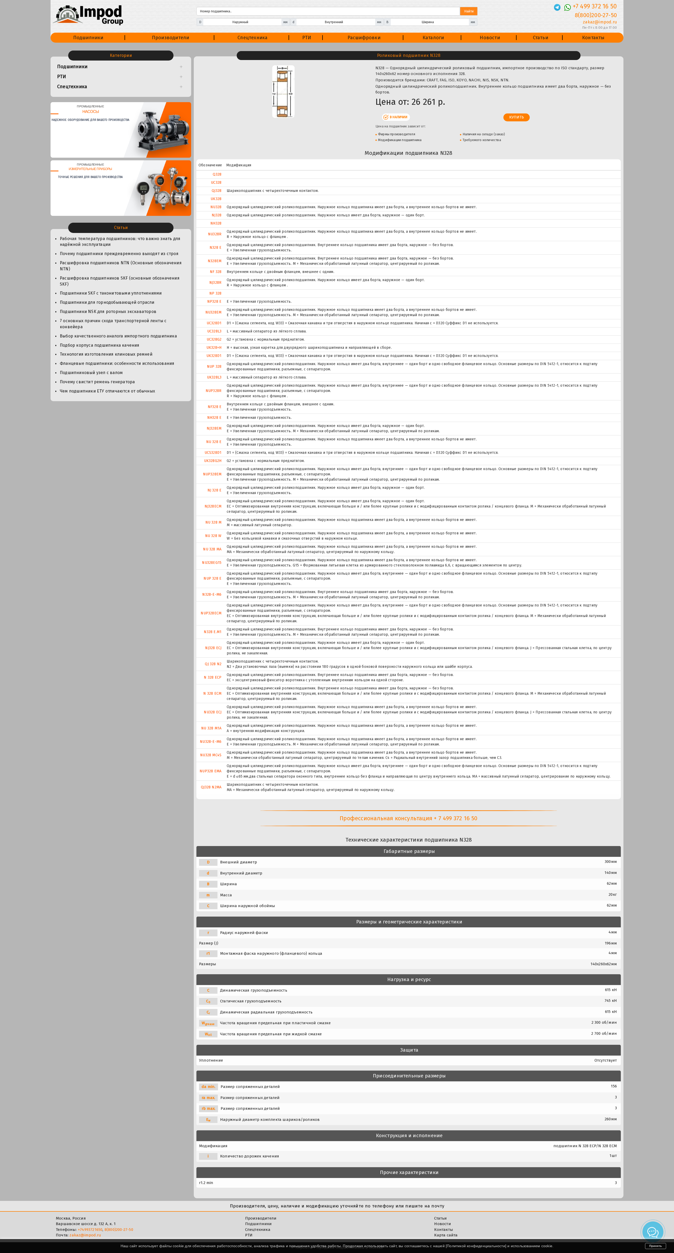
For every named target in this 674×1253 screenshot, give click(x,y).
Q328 (217, 174)
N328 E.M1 (212, 632)
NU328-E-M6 (210, 741)
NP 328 (215, 293)
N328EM (214, 261)
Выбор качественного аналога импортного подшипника (118, 336)
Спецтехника (252, 38)
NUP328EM (212, 474)
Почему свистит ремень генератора (97, 381)
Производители (170, 38)
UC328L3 (214, 331)
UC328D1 (214, 323)
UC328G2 (214, 339)
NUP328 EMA (210, 771)
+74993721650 (90, 1229)
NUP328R (213, 391)
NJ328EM (214, 428)
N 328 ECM (212, 693)
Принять (655, 1245)
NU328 (215, 207)
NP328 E (214, 301)
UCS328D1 (213, 452)
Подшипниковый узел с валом (91, 372)
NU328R (214, 234)
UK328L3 (214, 377)
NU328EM (213, 312)
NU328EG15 (211, 562)
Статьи (540, 38)
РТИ (306, 38)
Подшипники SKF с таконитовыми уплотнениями (111, 293)
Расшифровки (364, 38)
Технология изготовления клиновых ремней (106, 354)
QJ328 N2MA (211, 787)
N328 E (215, 247)
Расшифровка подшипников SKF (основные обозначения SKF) (120, 281)
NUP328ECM (211, 613)
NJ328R (215, 282)
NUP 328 (214, 366)
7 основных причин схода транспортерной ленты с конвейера (113, 323)
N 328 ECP (212, 677)
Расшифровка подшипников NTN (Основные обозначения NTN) (121, 265)
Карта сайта (446, 1235)
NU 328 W (213, 536)
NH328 (215, 223)
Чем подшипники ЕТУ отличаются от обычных (107, 391)
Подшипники (88, 38)
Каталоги (433, 38)
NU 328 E (214, 442)
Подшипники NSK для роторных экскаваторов (108, 311)
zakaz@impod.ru (600, 21)
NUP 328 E (212, 578)
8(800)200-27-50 (596, 15)
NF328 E (214, 407)
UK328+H (213, 347)
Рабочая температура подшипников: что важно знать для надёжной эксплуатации (120, 241)
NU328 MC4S (210, 755)
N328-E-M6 (211, 594)
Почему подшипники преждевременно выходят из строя (119, 253)
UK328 (216, 199)
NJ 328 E (214, 490)
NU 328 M (213, 522)
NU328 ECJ (212, 712)
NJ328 (216, 215)
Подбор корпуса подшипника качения (100, 345)
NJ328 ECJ (213, 648)
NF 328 (215, 272)
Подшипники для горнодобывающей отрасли (107, 302)
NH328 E (214, 417)
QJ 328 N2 (213, 664)
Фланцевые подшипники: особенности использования (117, 363)
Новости (490, 38)
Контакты (593, 38)
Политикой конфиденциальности (476, 1246)
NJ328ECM (213, 506)
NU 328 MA (212, 549)
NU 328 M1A (211, 728)
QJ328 (216, 190)
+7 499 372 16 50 (595, 6)
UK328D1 (213, 356)
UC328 (216, 182)
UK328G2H (213, 461)
